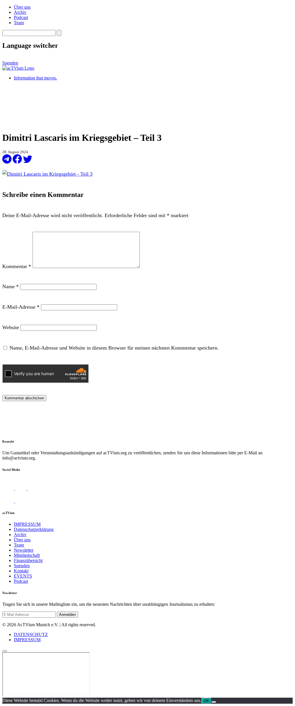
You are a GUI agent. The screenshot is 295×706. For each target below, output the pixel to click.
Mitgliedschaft (27, 555)
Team (19, 22)
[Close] (4, 651)
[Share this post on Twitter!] (27, 162)
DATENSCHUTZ (31, 634)
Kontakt (21, 570)
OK (206, 701)
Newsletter (23, 550)
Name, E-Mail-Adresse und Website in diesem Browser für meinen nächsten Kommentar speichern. (114, 348)
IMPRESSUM (27, 524)
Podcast (21, 17)
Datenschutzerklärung (34, 529)
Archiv (20, 12)
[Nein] (213, 702)
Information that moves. (35, 77)
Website (10, 327)
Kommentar (16, 266)
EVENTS (23, 576)
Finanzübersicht (28, 560)
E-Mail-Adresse (20, 307)
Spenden (10, 62)
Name (10, 286)
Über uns (22, 7)
